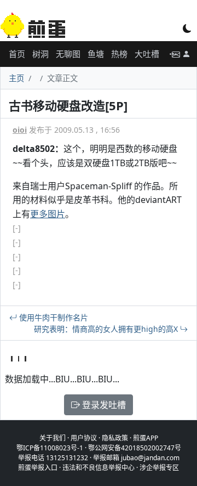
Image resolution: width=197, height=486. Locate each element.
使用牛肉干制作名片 (52, 317)
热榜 (119, 53)
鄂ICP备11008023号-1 (49, 448)
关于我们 (52, 438)
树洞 (40, 53)
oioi (20, 130)
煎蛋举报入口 (37, 467)
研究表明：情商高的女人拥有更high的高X (107, 329)
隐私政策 (115, 438)
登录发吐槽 (103, 405)
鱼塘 (96, 53)
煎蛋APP (145, 438)
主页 (16, 78)
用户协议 (84, 438)
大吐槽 (147, 53)
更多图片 (47, 214)
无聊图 (68, 53)
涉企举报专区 (159, 467)
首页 (17, 53)
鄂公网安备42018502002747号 (134, 448)
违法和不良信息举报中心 (98, 467)
